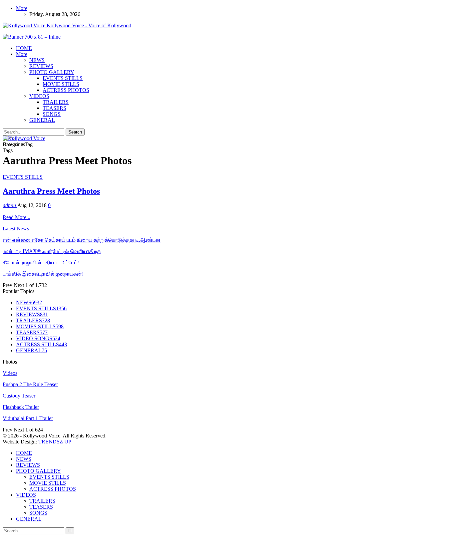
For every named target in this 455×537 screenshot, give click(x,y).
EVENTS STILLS (63, 78)
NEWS (37, 60)
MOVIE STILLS (61, 84)
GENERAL (42, 120)
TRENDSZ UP (54, 441)
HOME (24, 48)
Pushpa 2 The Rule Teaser (30, 384)
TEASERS (54, 108)
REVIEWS (41, 66)
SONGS (52, 114)
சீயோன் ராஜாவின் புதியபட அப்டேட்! (41, 262)
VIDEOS (39, 96)
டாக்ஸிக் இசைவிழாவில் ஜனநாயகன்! (43, 274)
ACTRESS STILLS (41, 344)
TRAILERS (56, 102)
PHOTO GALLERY (51, 72)
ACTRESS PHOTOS (66, 90)
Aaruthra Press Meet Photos (51, 191)
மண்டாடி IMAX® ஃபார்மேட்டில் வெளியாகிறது (52, 251)
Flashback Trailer (21, 407)
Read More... (16, 217)
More (21, 8)
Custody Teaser (19, 396)
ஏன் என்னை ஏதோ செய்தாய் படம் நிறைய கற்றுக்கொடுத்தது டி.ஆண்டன (82, 240)
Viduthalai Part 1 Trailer (28, 418)
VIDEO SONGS (38, 338)
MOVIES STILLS (40, 326)
